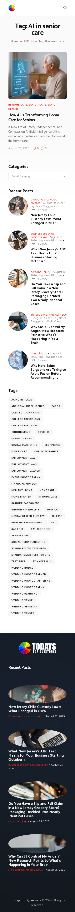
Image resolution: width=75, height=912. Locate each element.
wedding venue (22, 600)
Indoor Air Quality (25, 509)
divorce (35, 202)
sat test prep (41, 529)
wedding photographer (28, 574)
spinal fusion (39, 353)
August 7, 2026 (42, 318)
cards (55, 406)
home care (47, 490)
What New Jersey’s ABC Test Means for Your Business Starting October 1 (48, 255)
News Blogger (44, 206)
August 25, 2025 (18, 148)
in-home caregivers (25, 503)
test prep (18, 561)
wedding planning (24, 593)
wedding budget (23, 567)
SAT (53, 522)
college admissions (25, 419)
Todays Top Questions (25, 900)
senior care (37, 104)
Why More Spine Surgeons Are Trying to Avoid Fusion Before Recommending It (48, 372)
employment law (23, 457)
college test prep (24, 425)
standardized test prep (28, 548)
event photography (25, 477)
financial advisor (24, 483)
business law (39, 237)
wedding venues (22, 613)
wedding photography (27, 587)
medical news (57, 314)
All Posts (29, 41)
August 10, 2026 (53, 202)
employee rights (46, 451)
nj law (57, 516)
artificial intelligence (27, 406)
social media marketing (28, 541)
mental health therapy (28, 516)
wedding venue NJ (24, 606)
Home (14, 41)
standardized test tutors (30, 554)
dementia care (21, 438)
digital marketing (24, 444)
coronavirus (20, 432)
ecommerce (52, 444)
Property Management (27, 522)
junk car (53, 509)
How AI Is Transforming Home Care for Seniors (33, 117)
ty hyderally (42, 561)
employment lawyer (25, 470)
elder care (19, 451)
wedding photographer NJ (30, 580)
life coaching (39, 314)
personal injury (40, 271)
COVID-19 (44, 432)
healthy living (21, 490)
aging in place (21, 399)
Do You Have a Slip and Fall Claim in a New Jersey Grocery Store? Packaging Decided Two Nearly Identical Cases (48, 294)
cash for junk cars (25, 412)
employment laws (24, 464)
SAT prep (17, 529)
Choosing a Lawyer (43, 199)
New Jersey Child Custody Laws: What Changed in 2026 (46, 219)
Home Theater (21, 496)
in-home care (17, 104)
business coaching (43, 233)
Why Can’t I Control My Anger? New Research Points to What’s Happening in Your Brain (48, 335)
